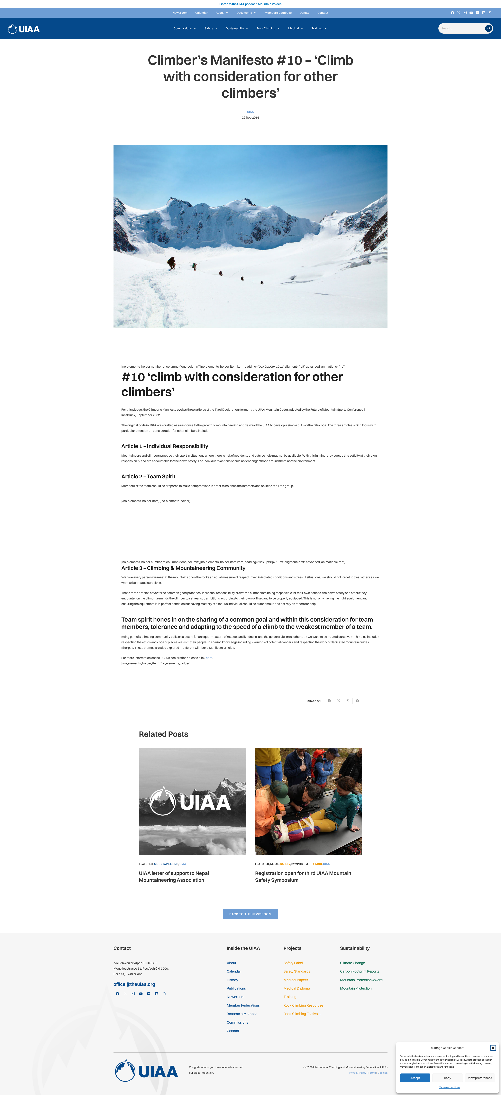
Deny (447, 1078)
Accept (415, 1078)
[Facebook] (452, 13)
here (209, 658)
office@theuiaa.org (134, 984)
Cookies (382, 1072)
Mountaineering (166, 864)
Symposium (299, 864)
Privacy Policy (357, 1072)
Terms (372, 1072)
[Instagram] (465, 13)
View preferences (480, 1078)
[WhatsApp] (490, 13)
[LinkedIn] (484, 13)
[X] (459, 13)
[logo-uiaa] (24, 28)
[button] (493, 1048)
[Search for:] (463, 28)
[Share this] (329, 701)
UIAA (250, 112)
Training (315, 864)
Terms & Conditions (449, 1087)
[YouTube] (471, 13)
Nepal (274, 864)
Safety (285, 864)
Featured (146, 864)
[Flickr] (477, 13)
